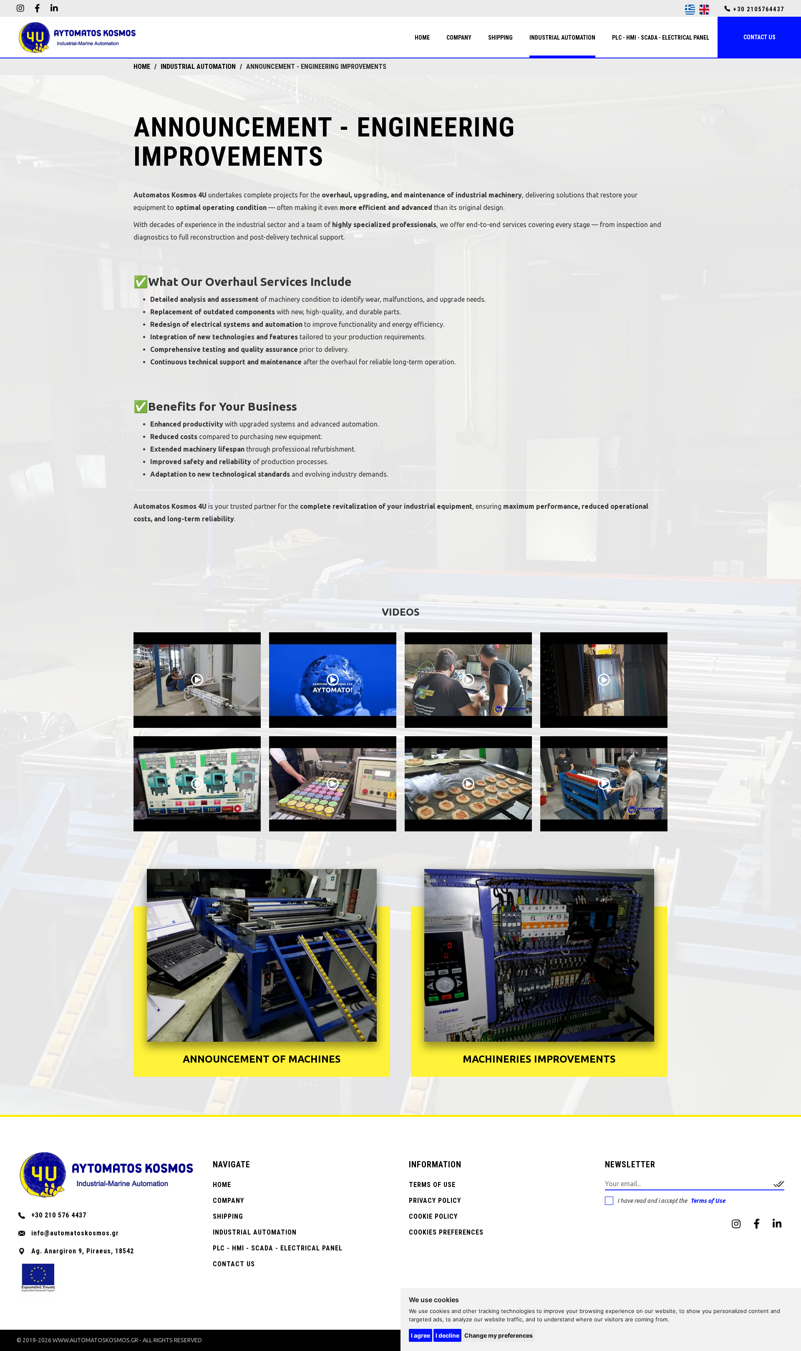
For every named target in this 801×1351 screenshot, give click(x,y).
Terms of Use (707, 1200)
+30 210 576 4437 (58, 1215)
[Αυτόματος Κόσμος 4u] (77, 37)
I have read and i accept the (671, 1200)
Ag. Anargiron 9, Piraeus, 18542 (82, 1251)
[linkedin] (54, 8)
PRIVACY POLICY (435, 1201)
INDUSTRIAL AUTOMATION (255, 1232)
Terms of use (432, 1185)
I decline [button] (447, 1335)
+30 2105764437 (757, 9)
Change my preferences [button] (498, 1335)
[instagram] (20, 8)
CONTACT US (234, 1264)
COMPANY (228, 1201)
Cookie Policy (433, 1216)
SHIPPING (228, 1216)
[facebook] (37, 8)
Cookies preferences (446, 1232)
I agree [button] (420, 1335)
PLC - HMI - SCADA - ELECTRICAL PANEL (278, 1248)
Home (222, 1185)
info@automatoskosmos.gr (75, 1233)
